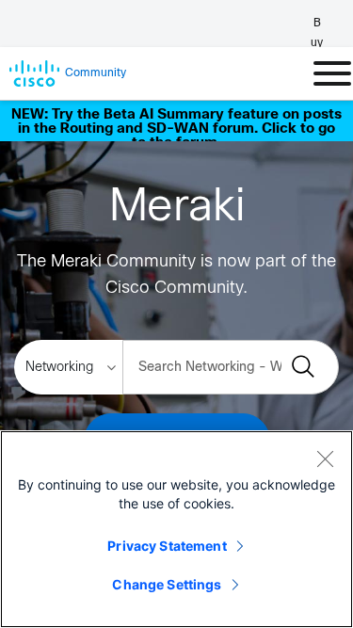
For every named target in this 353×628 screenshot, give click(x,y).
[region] (176, 529)
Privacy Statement (166, 546)
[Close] (324, 458)
